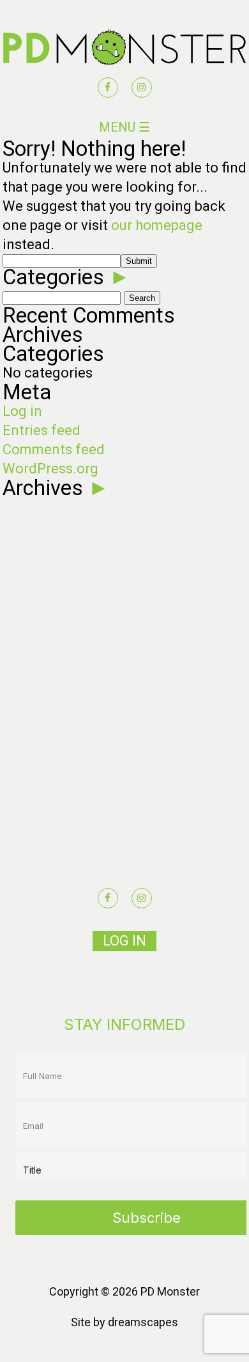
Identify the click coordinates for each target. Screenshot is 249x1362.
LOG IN (124, 941)
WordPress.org (50, 469)
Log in (22, 411)
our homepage (156, 225)
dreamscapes (143, 1322)
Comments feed (54, 449)
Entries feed (41, 430)
